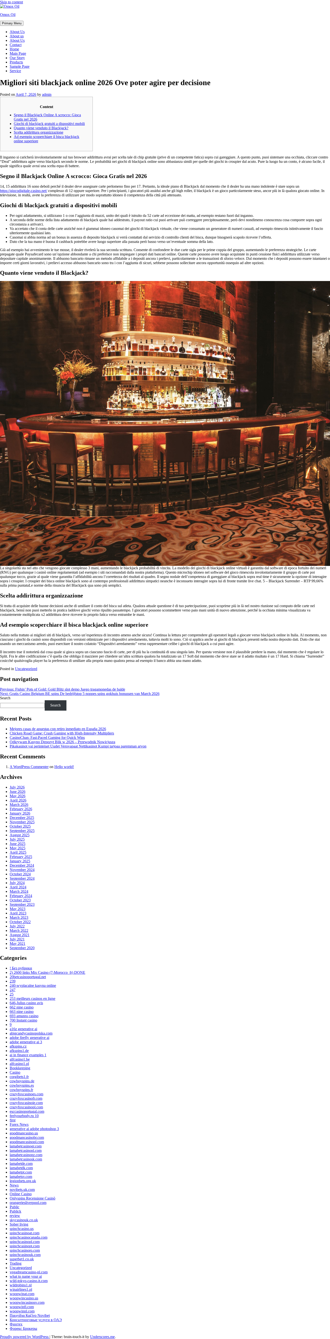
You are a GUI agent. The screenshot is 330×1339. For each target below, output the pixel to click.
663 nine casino (22, 1011)
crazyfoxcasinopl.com (26, 1107)
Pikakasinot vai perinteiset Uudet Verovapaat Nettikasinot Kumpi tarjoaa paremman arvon (78, 746)
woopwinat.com (22, 1294)
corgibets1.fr (19, 1077)
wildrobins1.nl (21, 1285)
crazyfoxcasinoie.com (26, 1103)
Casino (15, 1072)
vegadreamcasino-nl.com (29, 1272)
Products (16, 62)
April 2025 (18, 852)
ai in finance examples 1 (28, 1055)
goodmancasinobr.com (27, 1137)
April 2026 (18, 800)
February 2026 (21, 809)
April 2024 (18, 887)
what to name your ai (26, 1276)
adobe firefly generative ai (29, 1038)
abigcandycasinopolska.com (31, 1033)
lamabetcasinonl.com (26, 1150)
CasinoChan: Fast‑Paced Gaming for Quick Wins (47, 737)
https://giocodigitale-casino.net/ (23, 191)
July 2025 (17, 839)
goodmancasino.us (24, 1133)
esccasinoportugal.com (27, 1111)
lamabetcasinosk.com (26, 1159)
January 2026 (20, 813)
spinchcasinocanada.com (28, 1237)
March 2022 (19, 930)
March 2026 (19, 805)
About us (17, 36)
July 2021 (17, 939)
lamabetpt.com (21, 1172)
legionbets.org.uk (23, 1181)
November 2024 (22, 870)
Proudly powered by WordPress (25, 1337)
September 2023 (22, 904)
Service (15, 71)
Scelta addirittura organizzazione (38, 132)
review (15, 1216)
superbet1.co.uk (22, 1259)
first (12, 1120)
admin (46, 94)
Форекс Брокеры (23, 1328)
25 (12, 994)
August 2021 (19, 935)
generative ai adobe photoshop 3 (34, 1129)
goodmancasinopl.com (27, 1142)
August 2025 (19, 835)
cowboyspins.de (22, 1081)
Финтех (16, 1324)
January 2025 (20, 861)
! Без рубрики (21, 968)
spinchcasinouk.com (25, 1255)
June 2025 (17, 844)
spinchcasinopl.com (25, 1242)
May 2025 (17, 848)
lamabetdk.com (21, 1168)
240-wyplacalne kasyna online (33, 985)
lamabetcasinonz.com (26, 1155)
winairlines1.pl (21, 1289)
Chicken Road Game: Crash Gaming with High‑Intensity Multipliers (62, 733)
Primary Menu (12, 23)
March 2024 (19, 891)
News (14, 1185)
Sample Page (19, 66)
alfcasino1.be (20, 1059)
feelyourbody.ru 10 (24, 1116)
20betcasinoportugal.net (28, 977)
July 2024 (17, 883)
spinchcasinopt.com (25, 1246)
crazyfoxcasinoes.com (26, 1094)
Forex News (19, 1124)
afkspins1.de (19, 1051)
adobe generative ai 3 (26, 1042)
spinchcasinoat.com (24, 1233)
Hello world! (64, 767)
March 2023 (19, 917)
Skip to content (11, 2)
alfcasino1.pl (19, 1064)
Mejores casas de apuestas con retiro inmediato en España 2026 (58, 729)
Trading (16, 1263)
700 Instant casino (23, 1020)
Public (14, 1207)
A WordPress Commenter (29, 767)
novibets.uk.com (22, 1190)
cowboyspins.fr (21, 1090)
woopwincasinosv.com (27, 1302)
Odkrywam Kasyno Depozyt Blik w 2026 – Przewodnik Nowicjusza (62, 742)
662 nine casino (22, 1007)
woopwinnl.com (22, 1311)
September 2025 (22, 831)
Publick (15, 1211)
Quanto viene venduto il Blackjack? (41, 128)
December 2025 (22, 818)
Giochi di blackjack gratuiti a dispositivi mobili (49, 124)
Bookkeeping (20, 1068)
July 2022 (17, 926)
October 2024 (20, 874)
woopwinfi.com (22, 1307)
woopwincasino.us (24, 1298)
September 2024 (22, 878)
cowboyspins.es (22, 1085)
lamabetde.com (21, 1163)
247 (12, 990)
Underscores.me (102, 1337)
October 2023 (20, 900)
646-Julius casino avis (26, 1003)
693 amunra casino (24, 1016)
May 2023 (17, 909)
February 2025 (21, 857)
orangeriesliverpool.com (28, 1203)
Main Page (18, 53)
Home (14, 49)
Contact (16, 45)
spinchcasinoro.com (25, 1250)
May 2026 (17, 796)
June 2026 (17, 792)
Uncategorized (26, 669)
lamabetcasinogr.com (26, 1146)
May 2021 (17, 943)
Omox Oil (7, 15)
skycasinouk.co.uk (24, 1220)
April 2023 (18, 913)
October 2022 (20, 922)
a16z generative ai (23, 1029)
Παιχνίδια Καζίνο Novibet (30, 1315)
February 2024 (21, 896)
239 (12, 981)
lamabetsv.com (21, 1176)
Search (5, 698)
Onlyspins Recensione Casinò (32, 1198)
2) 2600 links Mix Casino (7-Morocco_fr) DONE (47, 972)
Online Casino (21, 1194)
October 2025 (20, 826)
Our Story (17, 58)
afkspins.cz (18, 1046)
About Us (17, 32)
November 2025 (22, 822)
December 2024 (22, 865)
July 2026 (17, 787)
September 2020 (22, 948)
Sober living (19, 1224)
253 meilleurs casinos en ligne (32, 998)
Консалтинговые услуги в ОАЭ (36, 1320)
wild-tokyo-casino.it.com (29, 1281)
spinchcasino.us (22, 1229)
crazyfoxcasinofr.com (26, 1098)
